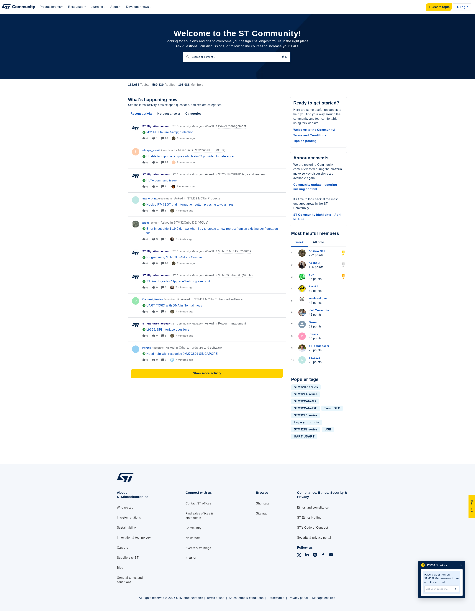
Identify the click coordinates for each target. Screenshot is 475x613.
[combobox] (237, 57)
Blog (120, 567)
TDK (312, 274)
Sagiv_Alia (149, 198)
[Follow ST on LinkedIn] (307, 555)
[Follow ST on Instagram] (315, 555)
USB (328, 429)
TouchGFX (332, 408)
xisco (146, 222)
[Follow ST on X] (299, 555)
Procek (313, 333)
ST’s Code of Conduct (312, 527)
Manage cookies (323, 597)
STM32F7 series (306, 429)
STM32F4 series (306, 394)
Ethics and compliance (313, 507)
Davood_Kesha (152, 299)
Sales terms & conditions (246, 597)
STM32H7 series (306, 387)
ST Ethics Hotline (309, 517)
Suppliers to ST (128, 557)
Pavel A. (314, 286)
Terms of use (215, 597)
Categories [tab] (193, 113)
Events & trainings (198, 548)
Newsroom (193, 538)
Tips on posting (305, 140)
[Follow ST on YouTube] (331, 555)
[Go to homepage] (144, 482)
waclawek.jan (318, 298)
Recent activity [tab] (141, 113)
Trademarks (276, 597)
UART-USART (304, 436)
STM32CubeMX (305, 401)
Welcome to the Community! (314, 129)
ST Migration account (157, 126)
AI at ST (191, 558)
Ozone (313, 322)
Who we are (125, 507)
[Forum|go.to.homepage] (18, 7)
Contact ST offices (198, 503)
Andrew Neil (317, 250)
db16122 (314, 357)
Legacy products (306, 422)
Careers (122, 547)
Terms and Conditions (309, 135)
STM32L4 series (306, 415)
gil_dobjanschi (319, 345)
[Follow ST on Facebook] (323, 555)
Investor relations (129, 517)
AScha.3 (314, 262)
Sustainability (126, 527)
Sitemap (261, 513)
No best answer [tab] (169, 113)
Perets (146, 347)
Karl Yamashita (319, 310)
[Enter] (186, 57)
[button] (439, 7)
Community (193, 528)
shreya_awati (151, 150)
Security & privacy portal (314, 537)
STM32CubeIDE (305, 408)
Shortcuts (262, 503)
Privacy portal (298, 597)
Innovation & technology (134, 537)
